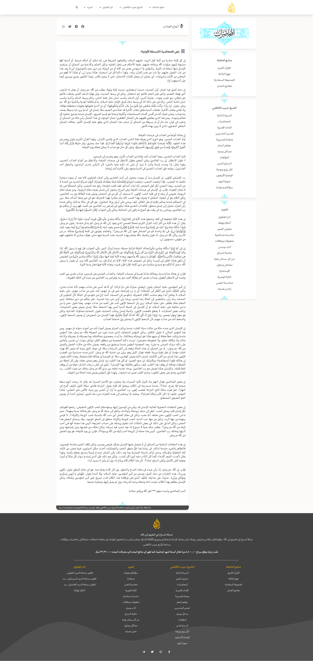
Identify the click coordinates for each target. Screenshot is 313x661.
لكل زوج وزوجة (182, 631)
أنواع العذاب (171, 26)
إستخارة (130, 578)
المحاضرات (182, 584)
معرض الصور (182, 578)
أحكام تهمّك (79, 590)
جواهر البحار (182, 602)
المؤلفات (182, 619)
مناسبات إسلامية (131, 596)
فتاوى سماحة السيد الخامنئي (80, 584)
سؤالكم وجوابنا (131, 572)
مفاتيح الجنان (233, 590)
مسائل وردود (182, 613)
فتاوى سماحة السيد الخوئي (79, 572)
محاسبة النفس (131, 584)
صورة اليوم (182, 643)
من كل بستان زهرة (131, 619)
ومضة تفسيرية (182, 596)
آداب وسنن (131, 608)
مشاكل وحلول (131, 625)
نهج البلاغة (234, 578)
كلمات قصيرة (182, 590)
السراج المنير (182, 625)
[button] (77, 7)
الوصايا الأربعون (182, 637)
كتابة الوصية (131, 590)
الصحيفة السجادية (233, 584)
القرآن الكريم (233, 572)
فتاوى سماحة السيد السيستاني (79, 578)
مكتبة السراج (131, 613)
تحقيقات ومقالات (131, 602)
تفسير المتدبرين (182, 608)
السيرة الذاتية (182, 572)
